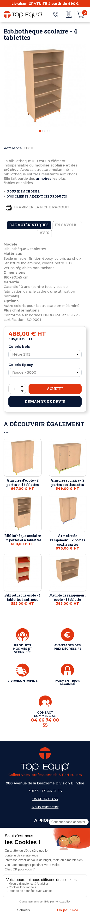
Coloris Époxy (20, 365)
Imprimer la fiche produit (41, 207)
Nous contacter (45, 807)
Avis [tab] (44, 233)
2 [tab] (43, 131)
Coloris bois (19, 347)
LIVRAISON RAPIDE (22, 681)
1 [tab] (40, 131)
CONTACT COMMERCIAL (45, 719)
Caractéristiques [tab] (28, 225)
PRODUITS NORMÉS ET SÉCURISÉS (22, 648)
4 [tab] (50, 131)
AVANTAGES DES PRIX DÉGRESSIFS (67, 646)
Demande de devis (45, 401)
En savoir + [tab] (67, 225)
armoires (43, 178)
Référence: (13, 148)
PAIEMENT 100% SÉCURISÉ (67, 682)
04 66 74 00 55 (45, 799)
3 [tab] (47, 131)
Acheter (55, 388)
